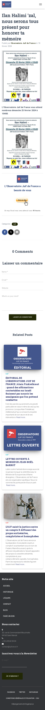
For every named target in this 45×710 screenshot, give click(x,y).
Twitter (22, 692)
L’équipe (6, 598)
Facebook (11, 692)
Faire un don (8, 616)
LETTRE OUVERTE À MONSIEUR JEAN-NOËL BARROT (19, 462)
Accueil (6, 586)
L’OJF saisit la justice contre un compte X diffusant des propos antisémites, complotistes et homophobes (22, 531)
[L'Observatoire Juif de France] (7, 4)
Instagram (33, 692)
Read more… (21, 417)
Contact (7, 604)
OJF (15, 224)
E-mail (5, 660)
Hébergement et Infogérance (23, 704)
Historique (8, 592)
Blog (5, 610)
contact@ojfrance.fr (10, 647)
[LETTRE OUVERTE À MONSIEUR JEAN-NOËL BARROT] (22, 438)
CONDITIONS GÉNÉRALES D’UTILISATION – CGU (22, 698)
